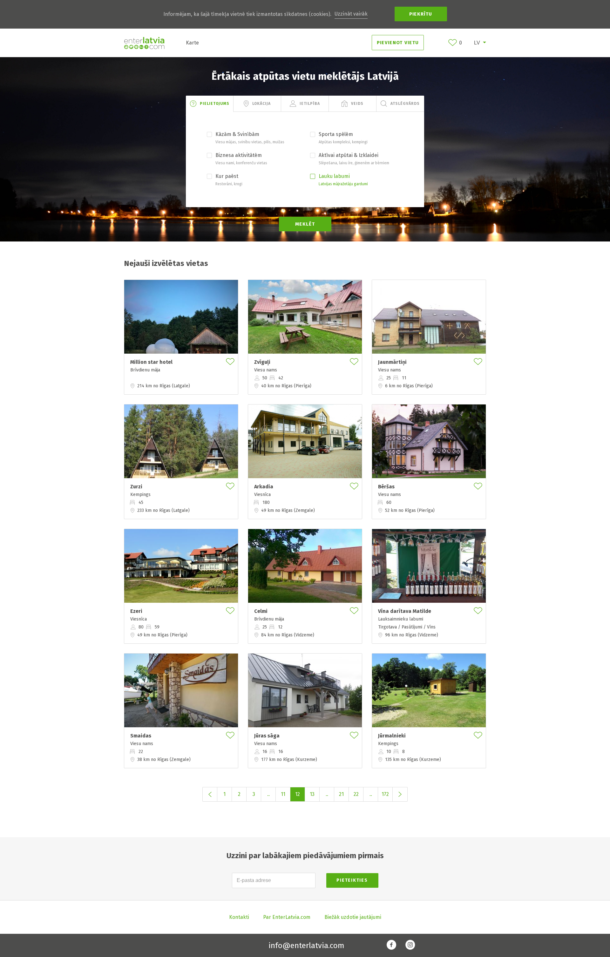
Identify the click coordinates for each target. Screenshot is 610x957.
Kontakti (239, 917)
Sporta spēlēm (336, 134)
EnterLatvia (144, 43)
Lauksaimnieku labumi (400, 619)
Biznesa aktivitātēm (238, 155)
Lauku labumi (334, 176)
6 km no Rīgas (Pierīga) (409, 385)
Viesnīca (262, 494)
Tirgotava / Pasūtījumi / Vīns (407, 626)
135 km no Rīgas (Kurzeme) (413, 759)
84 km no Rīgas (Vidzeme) (287, 634)
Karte (192, 43)
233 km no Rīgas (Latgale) (163, 510)
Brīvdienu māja (145, 370)
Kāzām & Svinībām (237, 134)
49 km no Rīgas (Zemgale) (288, 510)
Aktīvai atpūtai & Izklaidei (348, 155)
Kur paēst (226, 176)
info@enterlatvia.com (306, 945)
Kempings (140, 494)
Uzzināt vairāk (351, 14)
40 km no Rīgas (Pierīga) (286, 385)
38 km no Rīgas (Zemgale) (164, 759)
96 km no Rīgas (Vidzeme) (411, 634)
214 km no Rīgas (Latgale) (163, 385)
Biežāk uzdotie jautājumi (352, 917)
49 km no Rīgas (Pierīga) (162, 634)
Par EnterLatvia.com (286, 917)
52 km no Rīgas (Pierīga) (410, 510)
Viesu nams (265, 370)
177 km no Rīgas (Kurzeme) (289, 759)
